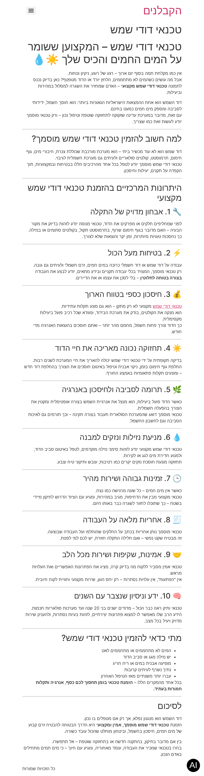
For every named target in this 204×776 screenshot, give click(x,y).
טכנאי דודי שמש (167, 306)
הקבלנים (162, 10)
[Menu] (31, 11)
